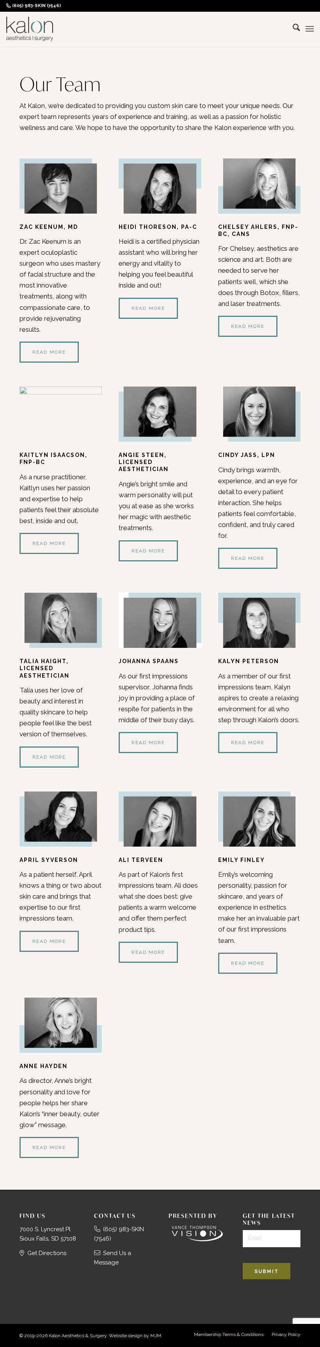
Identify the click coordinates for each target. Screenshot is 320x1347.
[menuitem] (35, 6)
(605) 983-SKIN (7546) (36, 5)
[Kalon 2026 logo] (29, 29)
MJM (155, 1335)
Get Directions (46, 1253)
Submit (266, 1271)
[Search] (292, 29)
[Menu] (310, 29)
